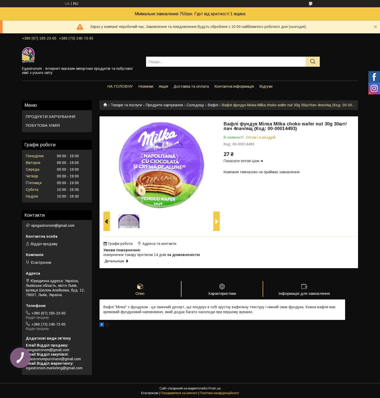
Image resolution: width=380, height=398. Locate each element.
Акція (163, 86)
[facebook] (102, 325)
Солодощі (195, 105)
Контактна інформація (234, 86)
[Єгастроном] (81, 55)
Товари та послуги (126, 105)
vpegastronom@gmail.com (52, 225)
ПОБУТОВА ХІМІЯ (43, 125)
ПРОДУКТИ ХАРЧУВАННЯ (50, 116)
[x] (107, 325)
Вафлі (213, 105)
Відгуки (265, 86)
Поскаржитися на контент (179, 393)
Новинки (145, 86)
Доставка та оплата (191, 86)
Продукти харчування (164, 105)
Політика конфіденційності (219, 393)
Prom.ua (214, 388)
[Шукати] (313, 62)
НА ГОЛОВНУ (120, 86)
